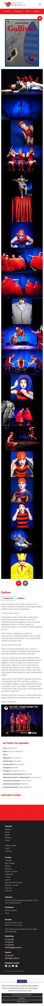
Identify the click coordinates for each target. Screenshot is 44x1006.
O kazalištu (8, 860)
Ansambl (8, 866)
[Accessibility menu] (39, 18)
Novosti (7, 832)
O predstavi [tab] (8, 598)
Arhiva (28, 11)
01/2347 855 (9, 939)
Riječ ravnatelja (9, 863)
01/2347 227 (9, 942)
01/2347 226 (9, 945)
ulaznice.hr (17, 903)
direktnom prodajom (26, 900)
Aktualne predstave (11, 910)
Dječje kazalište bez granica (14, 882)
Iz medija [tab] (21, 598)
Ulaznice (8, 880)
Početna (7, 11)
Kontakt (7, 840)
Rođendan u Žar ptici (11, 885)
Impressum (8, 851)
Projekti (7, 835)
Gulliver (36, 11)
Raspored (8, 829)
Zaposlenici (8, 869)
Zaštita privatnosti (10, 845)
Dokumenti (8, 891)
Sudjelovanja (9, 874)
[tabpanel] (22, 653)
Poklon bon (8, 888)
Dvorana (7, 877)
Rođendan (8, 837)
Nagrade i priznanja (11, 871)
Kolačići (7, 848)
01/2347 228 (9, 955)
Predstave (18, 11)
